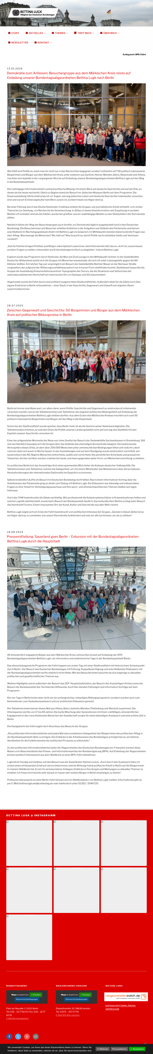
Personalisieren (119, 1049)
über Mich (110, 33)
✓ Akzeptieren (137, 1049)
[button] (29, 843)
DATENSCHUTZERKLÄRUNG (120, 1005)
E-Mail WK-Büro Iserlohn (67, 1015)
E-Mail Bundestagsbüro (17, 1018)
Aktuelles (36, 33)
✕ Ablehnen (102, 1049)
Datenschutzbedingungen (27, 999)
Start (15, 33)
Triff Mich (84, 33)
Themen (60, 33)
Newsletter (19, 42)
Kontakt (43, 42)
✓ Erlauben (36, 995)
